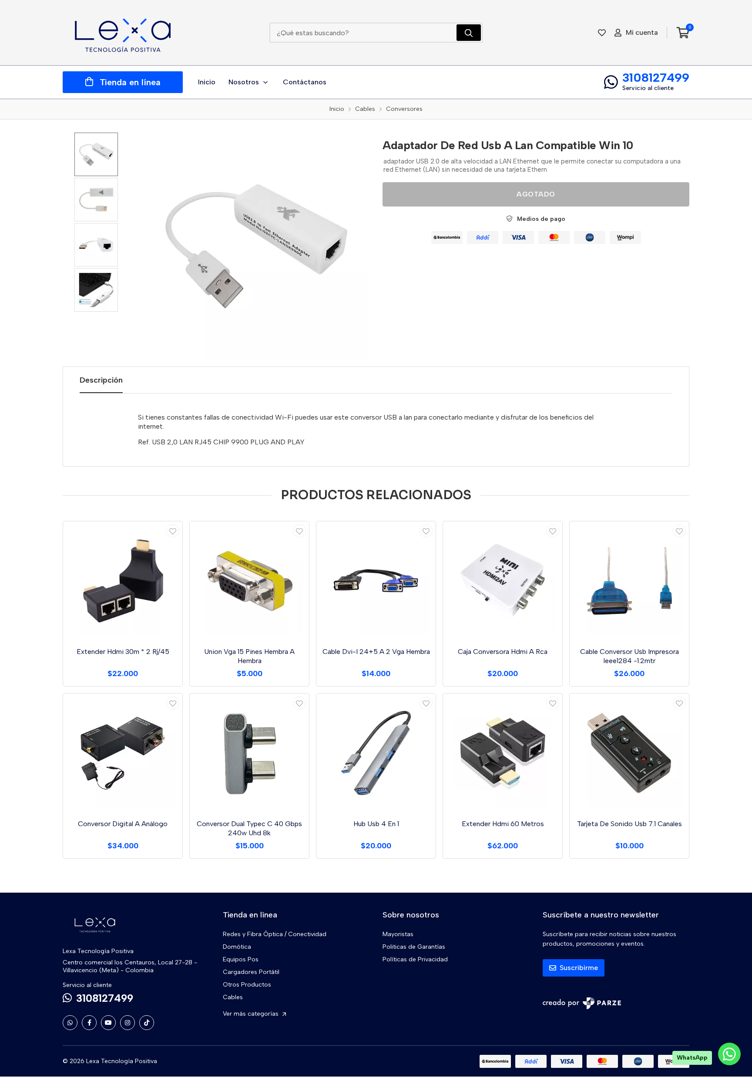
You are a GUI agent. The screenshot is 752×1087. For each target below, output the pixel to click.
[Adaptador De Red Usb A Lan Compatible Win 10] (256, 246)
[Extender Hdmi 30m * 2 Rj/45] (122, 580)
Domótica (237, 946)
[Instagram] (127, 1022)
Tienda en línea (130, 82)
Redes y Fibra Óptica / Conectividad (274, 934)
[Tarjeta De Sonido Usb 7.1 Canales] (629, 753)
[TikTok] (146, 1022)
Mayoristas (398, 934)
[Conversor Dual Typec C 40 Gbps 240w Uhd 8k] (249, 753)
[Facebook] (89, 1022)
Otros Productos (247, 984)
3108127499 (655, 77)
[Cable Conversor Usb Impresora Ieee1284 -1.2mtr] (629, 580)
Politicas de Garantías (414, 946)
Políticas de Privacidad (415, 959)
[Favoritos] (602, 33)
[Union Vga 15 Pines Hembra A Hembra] (249, 580)
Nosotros (243, 82)
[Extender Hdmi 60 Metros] (502, 753)
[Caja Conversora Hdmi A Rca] (502, 580)
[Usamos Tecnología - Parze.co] (582, 1003)
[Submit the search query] (469, 32)
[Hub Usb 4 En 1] (376, 753)
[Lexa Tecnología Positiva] (123, 32)
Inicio (206, 82)
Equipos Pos (240, 959)
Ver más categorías (251, 1013)
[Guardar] (172, 530)
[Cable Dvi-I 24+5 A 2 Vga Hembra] (376, 580)
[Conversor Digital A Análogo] (122, 753)
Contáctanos (304, 82)
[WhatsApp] (70, 1022)
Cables (233, 997)
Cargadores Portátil (251, 972)
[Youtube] (108, 1022)
